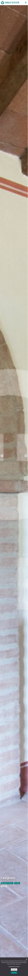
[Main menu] (25, 2)
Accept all (14, 972)
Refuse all (14, 969)
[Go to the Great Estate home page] (10, 2)
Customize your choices (14, 966)
